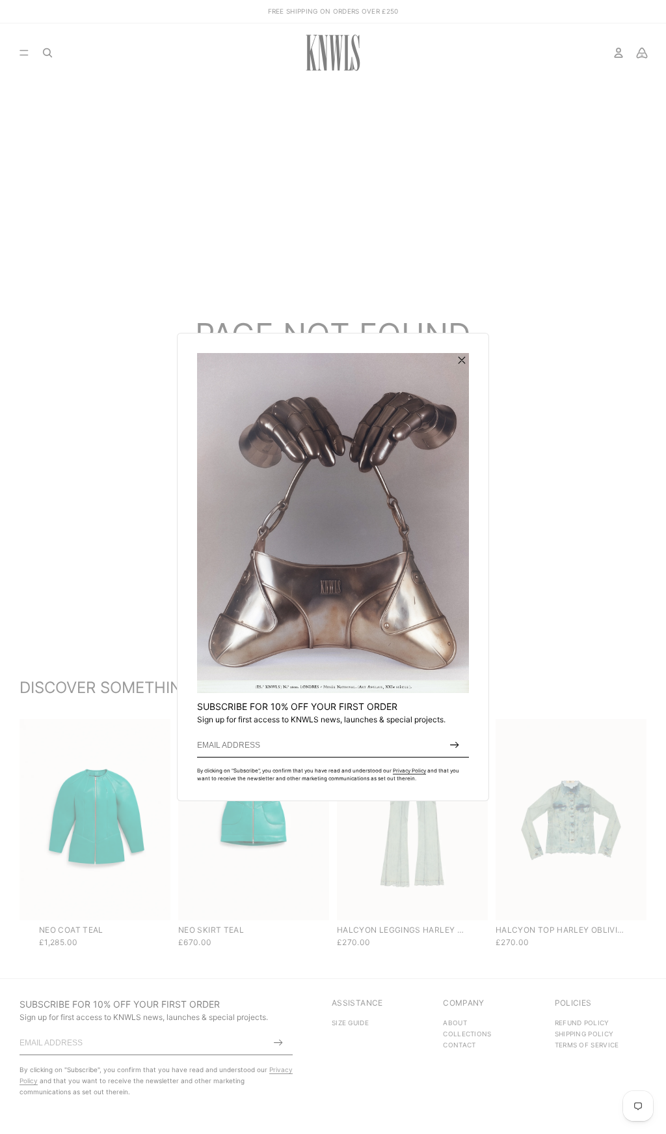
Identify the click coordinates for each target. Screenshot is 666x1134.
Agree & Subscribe (454, 745)
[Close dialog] (462, 360)
